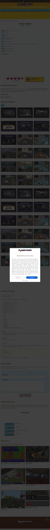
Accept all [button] (32, 277)
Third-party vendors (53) (23, 265)
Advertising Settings (20, 272)
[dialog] (25, 265)
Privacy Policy (28, 274)
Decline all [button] (18, 277)
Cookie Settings (21, 274)
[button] (25, 280)
